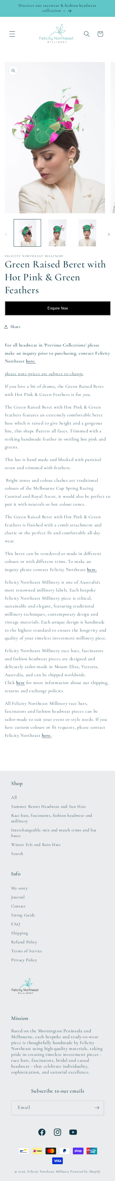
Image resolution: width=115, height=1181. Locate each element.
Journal (18, 897)
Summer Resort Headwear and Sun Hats (48, 806)
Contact (18, 906)
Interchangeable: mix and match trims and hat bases (54, 832)
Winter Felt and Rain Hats (36, 844)
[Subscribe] (97, 1107)
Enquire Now (57, 308)
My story (19, 888)
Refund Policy (24, 941)
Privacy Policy (24, 959)
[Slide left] (6, 234)
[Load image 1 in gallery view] (27, 233)
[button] (12, 34)
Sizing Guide (23, 915)
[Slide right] (109, 234)
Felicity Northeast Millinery (48, 1171)
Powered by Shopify (85, 1171)
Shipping (19, 932)
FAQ (15, 924)
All (14, 797)
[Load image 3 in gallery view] (87, 233)
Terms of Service (26, 950)
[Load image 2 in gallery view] (57, 233)
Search (17, 853)
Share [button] (15, 326)
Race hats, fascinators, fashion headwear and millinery (51, 818)
